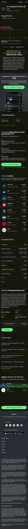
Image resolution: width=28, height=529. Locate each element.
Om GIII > (12, 47)
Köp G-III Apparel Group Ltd (14, 87)
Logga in (20, 2)
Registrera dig (3, 40)
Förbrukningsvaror (9, 323)
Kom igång (7, 329)
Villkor (23, 499)
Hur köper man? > (20, 47)
